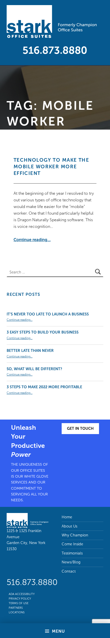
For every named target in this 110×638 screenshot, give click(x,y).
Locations (17, 612)
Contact (69, 571)
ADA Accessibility (22, 593)
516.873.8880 (55, 50)
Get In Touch (80, 428)
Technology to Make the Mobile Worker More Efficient (51, 166)
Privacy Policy (20, 598)
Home (67, 517)
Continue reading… (32, 240)
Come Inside (72, 544)
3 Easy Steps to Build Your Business (43, 332)
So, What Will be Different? (34, 369)
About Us (69, 526)
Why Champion (75, 535)
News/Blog (71, 562)
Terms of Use (18, 603)
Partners (16, 607)
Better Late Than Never (30, 351)
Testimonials (72, 553)
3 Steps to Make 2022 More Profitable (44, 387)
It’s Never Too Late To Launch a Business (48, 314)
